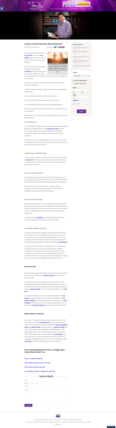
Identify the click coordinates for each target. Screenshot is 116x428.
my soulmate (28, 55)
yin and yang (63, 242)
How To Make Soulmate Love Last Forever (37, 363)
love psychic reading (38, 305)
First (74, 92)
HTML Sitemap (87, 422)
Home (52, 9)
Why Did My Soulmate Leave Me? (34, 367)
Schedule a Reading (84, 4)
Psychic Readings (29, 422)
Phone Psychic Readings (38, 422)
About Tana (84, 9)
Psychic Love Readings (48, 422)
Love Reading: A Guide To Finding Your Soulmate (39, 371)
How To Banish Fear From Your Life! (81, 47)
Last (83, 92)
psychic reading (35, 289)
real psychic (28, 341)
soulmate (27, 71)
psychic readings (59, 327)
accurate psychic (44, 322)
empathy (40, 217)
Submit (81, 111)
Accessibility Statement (73, 422)
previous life (29, 160)
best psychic (59, 334)
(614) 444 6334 (71, 6)
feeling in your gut (52, 128)
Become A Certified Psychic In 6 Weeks (81, 65)
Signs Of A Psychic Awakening (79, 51)
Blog (89, 9)
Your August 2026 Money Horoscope (81, 56)
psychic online (35, 327)
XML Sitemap (81, 422)
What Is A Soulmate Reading (33, 358)
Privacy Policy (57, 422)
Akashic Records (49, 275)
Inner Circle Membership (73, 9)
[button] (1, 8)
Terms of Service (64, 422)
